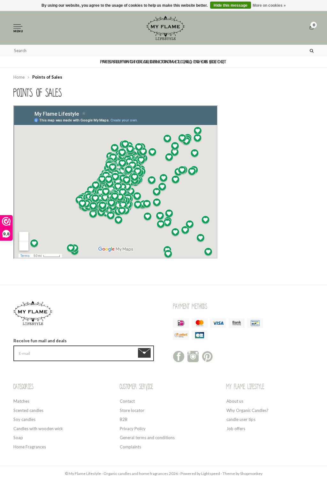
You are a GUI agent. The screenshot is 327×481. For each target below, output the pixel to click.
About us (234, 401)
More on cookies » (269, 5)
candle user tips (240, 419)
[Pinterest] (207, 355)
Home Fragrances (29, 446)
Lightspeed (210, 473)
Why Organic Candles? (247, 410)
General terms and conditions (147, 437)
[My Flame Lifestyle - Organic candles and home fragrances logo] (165, 27)
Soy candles (24, 419)
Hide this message (230, 5)
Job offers (235, 428)
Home (19, 77)
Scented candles (28, 410)
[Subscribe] (145, 353)
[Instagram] (193, 355)
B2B (123, 419)
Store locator (132, 410)
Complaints (130, 446)
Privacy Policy (133, 428)
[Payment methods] (181, 323)
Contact (127, 401)
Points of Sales (47, 77)
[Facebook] (178, 355)
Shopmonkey (251, 473)
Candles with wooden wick (38, 428)
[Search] (312, 50)
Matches (21, 401)
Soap (18, 437)
